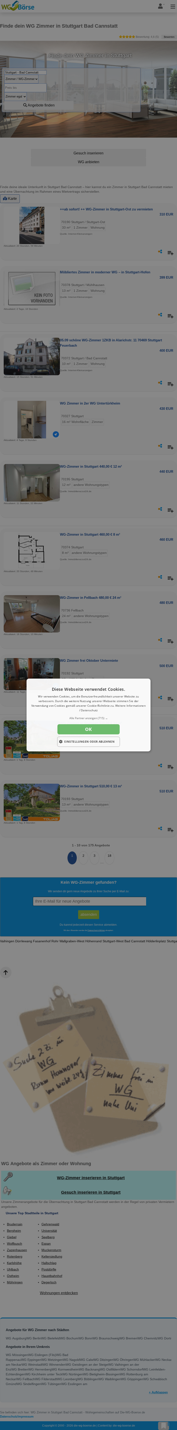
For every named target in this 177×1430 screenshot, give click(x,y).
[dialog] (88, 715)
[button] (88, 718)
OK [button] (88, 729)
